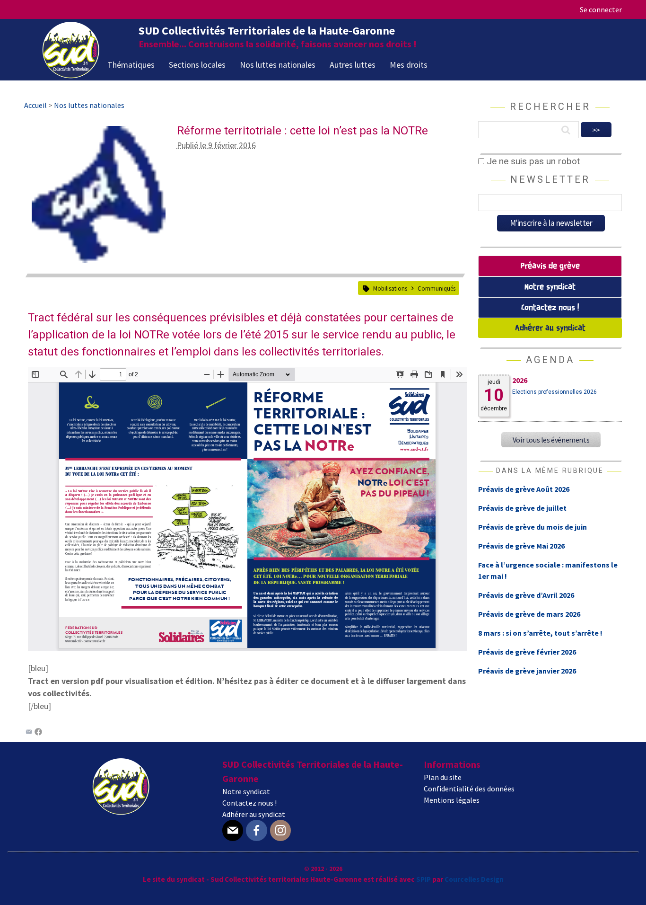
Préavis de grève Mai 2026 (521, 545)
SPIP (423, 879)
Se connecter (601, 9)
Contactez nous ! (550, 307)
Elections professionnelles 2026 (554, 392)
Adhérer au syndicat (550, 328)
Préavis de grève (550, 266)
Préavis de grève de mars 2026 (529, 614)
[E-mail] (232, 830)
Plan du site (443, 777)
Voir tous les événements (551, 439)
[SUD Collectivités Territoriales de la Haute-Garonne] (71, 75)
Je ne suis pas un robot (532, 161)
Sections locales (197, 64)
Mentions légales (452, 800)
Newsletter (550, 179)
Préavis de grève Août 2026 (523, 489)
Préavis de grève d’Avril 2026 (526, 595)
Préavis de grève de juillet (522, 508)
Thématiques (131, 64)
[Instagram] (280, 830)
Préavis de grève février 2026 (527, 652)
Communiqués (436, 288)
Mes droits (409, 64)
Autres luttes (352, 64)
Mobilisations (390, 288)
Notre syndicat (550, 287)
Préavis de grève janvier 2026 (527, 670)
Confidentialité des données (469, 788)
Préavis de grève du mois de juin (532, 527)
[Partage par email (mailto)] (29, 732)
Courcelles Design (474, 879)
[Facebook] (38, 732)
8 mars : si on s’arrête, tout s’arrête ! (540, 633)
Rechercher (550, 106)
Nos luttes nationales (277, 64)
